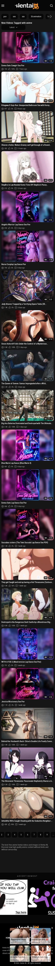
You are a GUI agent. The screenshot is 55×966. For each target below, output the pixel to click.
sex (14, 16)
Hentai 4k (23, 963)
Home (8, 938)
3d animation (36, 16)
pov (5, 16)
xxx (23, 16)
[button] (50, 16)
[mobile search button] (51, 6)
